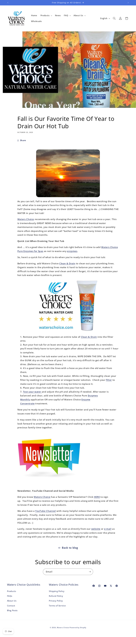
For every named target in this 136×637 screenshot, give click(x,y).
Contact (11, 605)
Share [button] (23, 140)
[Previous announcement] (8, 2)
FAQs (9, 596)
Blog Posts (12, 610)
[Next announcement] (128, 2)
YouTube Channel (45, 510)
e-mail (107, 528)
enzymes (72, 251)
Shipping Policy (56, 591)
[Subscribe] (90, 572)
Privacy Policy (56, 600)
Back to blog (70, 547)
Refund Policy (56, 596)
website (95, 528)
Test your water (32, 391)
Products (11, 591)
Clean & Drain (67, 263)
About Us (11, 600)
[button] (46, 15)
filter (109, 379)
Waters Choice (25, 219)
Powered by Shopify (78, 628)
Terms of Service (57, 605)
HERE (97, 496)
